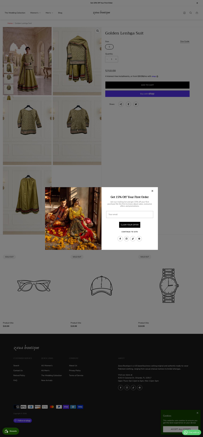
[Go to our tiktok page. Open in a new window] (132, 238)
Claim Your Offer (130, 224)
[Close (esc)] (152, 191)
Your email (113, 214)
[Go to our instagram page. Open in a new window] (126, 238)
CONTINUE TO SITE (130, 232)
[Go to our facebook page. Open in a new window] (120, 238)
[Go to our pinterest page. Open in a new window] (139, 238)
